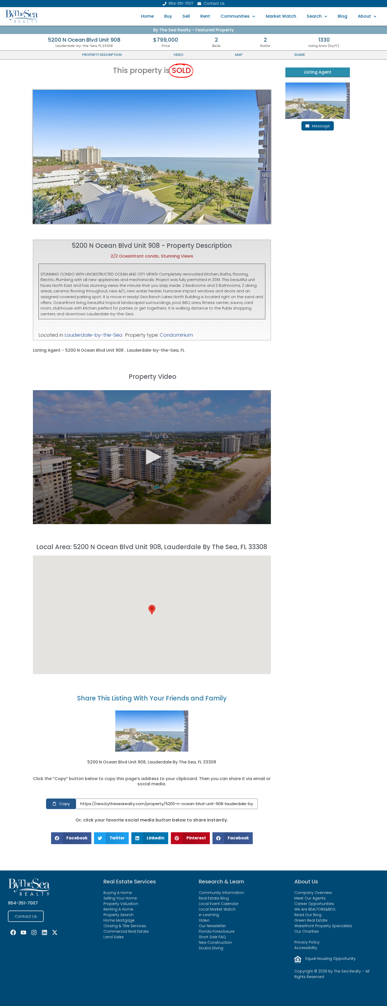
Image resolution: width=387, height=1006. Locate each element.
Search (314, 16)
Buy (168, 16)
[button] (151, 610)
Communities (235, 16)
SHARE (299, 54)
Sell (186, 16)
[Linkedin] (44, 932)
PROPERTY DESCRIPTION (102, 54)
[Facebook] (13, 932)
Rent (205, 16)
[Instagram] (34, 932)
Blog (342, 16)
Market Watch (281, 16)
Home (147, 16)
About (364, 16)
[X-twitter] (54, 932)
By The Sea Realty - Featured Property (193, 30)
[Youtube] (23, 932)
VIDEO (178, 54)
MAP (238, 54)
